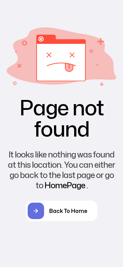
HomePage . (66, 185)
